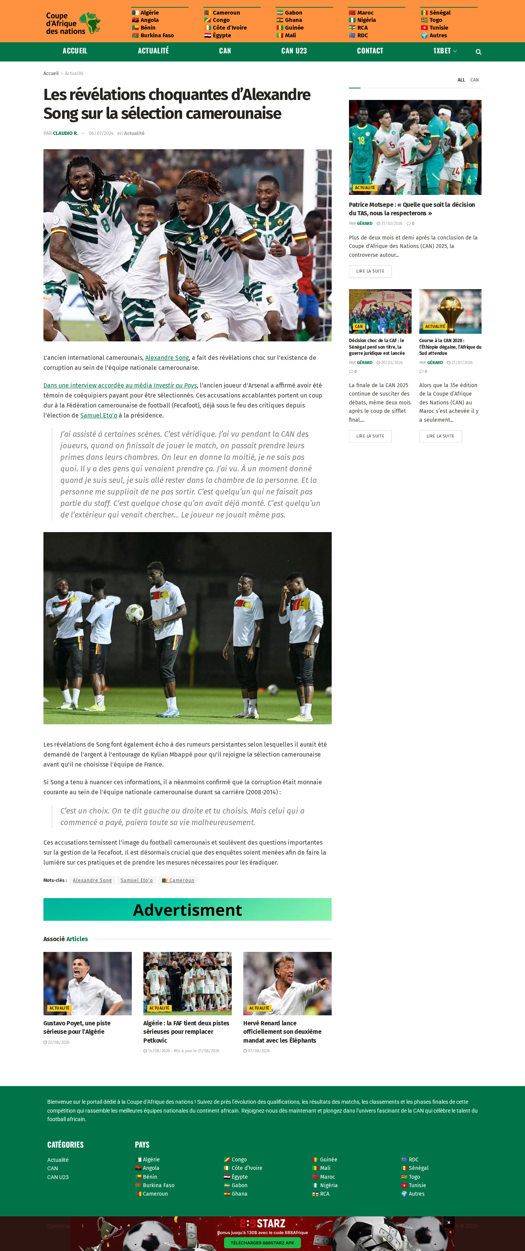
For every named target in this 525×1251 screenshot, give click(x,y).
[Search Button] (479, 52)
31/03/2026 (391, 223)
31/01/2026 (461, 362)
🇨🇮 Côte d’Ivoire (225, 27)
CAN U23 (294, 50)
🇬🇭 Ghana (289, 20)
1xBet (442, 50)
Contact (370, 50)
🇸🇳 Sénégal (435, 12)
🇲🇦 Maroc (361, 12)
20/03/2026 (391, 362)
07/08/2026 (258, 1050)
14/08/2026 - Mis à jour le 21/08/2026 (183, 1050)
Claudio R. (65, 133)
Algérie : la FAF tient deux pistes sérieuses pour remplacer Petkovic (186, 1032)
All (461, 80)
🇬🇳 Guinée (290, 27)
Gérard (364, 223)
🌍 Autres (434, 35)
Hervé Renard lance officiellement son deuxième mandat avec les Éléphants (282, 1032)
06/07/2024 (101, 133)
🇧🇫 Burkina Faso (153, 35)
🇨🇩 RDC (358, 35)
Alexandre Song (167, 357)
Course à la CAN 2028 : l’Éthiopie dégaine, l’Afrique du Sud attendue (450, 347)
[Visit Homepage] (73, 23)
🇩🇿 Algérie (145, 12)
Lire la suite (374, 269)
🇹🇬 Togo (431, 20)
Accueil (75, 50)
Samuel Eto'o (137, 880)
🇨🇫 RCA (358, 27)
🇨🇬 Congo (217, 20)
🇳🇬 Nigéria (362, 20)
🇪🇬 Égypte (217, 35)
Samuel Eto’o (98, 415)
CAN (225, 50)
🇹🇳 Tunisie (434, 27)
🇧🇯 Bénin (144, 27)
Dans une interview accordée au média (120, 385)
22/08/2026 (58, 1042)
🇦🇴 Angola (145, 20)
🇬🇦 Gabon (289, 12)
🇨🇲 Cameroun (222, 12)
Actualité (153, 50)
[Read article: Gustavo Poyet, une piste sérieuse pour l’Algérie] (87, 983)
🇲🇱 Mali (286, 35)
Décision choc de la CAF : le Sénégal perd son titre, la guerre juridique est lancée (377, 347)
